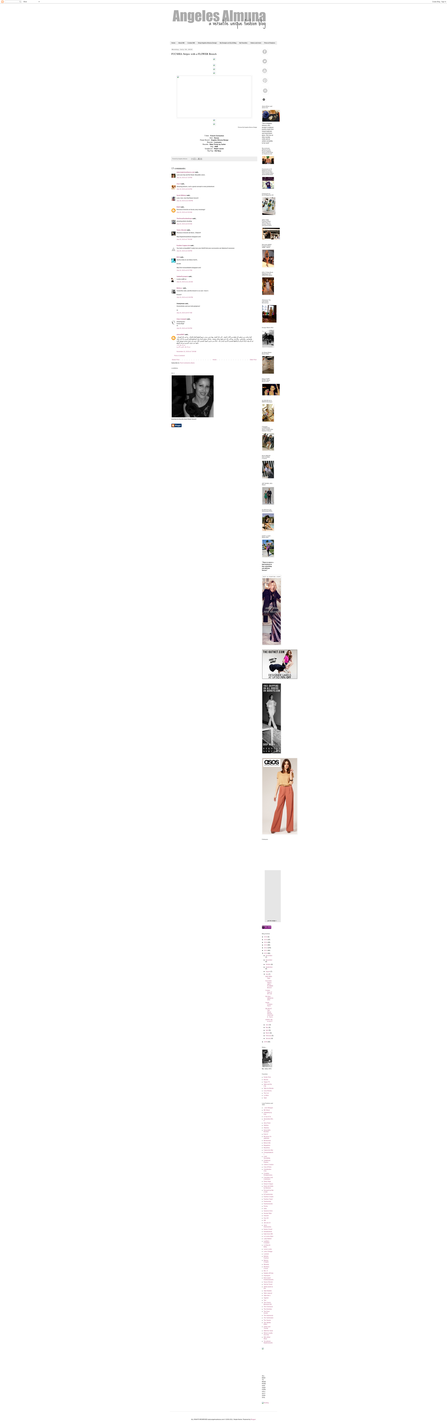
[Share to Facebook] (199, 159)
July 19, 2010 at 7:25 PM (184, 177)
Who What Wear (267, 1338)
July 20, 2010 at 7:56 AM (184, 239)
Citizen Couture (269, 1164)
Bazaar (266, 1079)
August (268, 971)
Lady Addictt (267, 1239)
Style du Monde (269, 1088)
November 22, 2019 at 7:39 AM (186, 351)
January (268, 1038)
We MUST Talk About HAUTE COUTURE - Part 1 (269, 1013)
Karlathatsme (268, 1231)
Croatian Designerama (268, 1174)
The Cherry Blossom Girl (268, 1303)
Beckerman (267, 1140)
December (269, 955)
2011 (266, 950)
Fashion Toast (268, 1199)
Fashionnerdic (268, 1204)
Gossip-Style (268, 1213)
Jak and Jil (267, 1223)
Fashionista (267, 1201)
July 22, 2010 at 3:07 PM (184, 270)
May (267, 1027)
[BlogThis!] (194, 159)
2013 (266, 945)
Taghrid (266, 1298)
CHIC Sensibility (267, 1157)
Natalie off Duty (268, 1273)
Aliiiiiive (266, 1125)
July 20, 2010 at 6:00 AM (184, 224)
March (268, 1033)
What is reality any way (268, 1334)
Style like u (267, 1295)
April (267, 1030)
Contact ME (191, 43)
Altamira (266, 1128)
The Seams (267, 1320)
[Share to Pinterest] (201, 159)
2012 (266, 948)
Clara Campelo (181, 319)
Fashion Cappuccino (183, 245)
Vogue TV (267, 1082)
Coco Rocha (268, 1091)
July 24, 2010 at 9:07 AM (184, 313)
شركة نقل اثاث (181, 345)
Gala (265, 1208)
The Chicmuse (268, 1306)
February (269, 1035)
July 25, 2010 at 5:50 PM (184, 328)
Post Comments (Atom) (187, 363)
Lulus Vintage (268, 1251)
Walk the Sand (268, 1331)
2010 (266, 953)
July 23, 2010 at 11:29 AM (185, 282)
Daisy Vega (267, 1181)
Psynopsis (267, 1275)
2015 (266, 939)
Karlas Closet (268, 1229)
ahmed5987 (180, 334)
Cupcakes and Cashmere (268, 1178)
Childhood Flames (267, 1161)
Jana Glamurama (267, 1226)
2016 (266, 937)
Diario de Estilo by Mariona (268, 1187)
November (269, 960)
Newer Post (175, 359)
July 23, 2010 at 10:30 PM (185, 297)
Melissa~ (180, 288)
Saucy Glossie (268, 1282)
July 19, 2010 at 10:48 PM (185, 201)
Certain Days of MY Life (268, 992)
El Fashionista (268, 1194)
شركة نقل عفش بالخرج (183, 347)
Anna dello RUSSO (267, 1131)
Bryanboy (267, 1148)
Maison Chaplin (266, 1261)
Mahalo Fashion (266, 1257)
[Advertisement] (272, 1362)
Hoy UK (266, 1218)
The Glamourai (268, 1315)
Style (265, 1098)
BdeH (178, 207)
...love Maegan (268, 1108)
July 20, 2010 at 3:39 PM (184, 251)
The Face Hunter (267, 1312)
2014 (266, 942)
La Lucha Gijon (268, 1236)
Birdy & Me (267, 1143)
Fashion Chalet (268, 1197)
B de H (266, 1134)
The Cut (266, 1093)
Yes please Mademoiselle (268, 1342)
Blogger (253, 1419)
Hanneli (266, 1215)
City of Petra (267, 1167)
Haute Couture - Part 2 (269, 1004)
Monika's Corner (266, 1267)
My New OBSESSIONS (269, 998)
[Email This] (192, 159)
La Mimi (266, 1095)
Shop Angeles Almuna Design (207, 43)
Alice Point (267, 1123)
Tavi (265, 1300)
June (267, 1025)
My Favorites (243, 43)
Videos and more (255, 43)
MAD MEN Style (268, 977)
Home (173, 43)
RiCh (178, 257)
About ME (181, 43)
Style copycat (268, 1293)
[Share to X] (197, 159)
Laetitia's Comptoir (266, 1242)
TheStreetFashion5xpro (184, 218)
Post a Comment (179, 355)
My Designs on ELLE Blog (228, 43)
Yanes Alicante (181, 230)
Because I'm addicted (267, 1137)
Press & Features (269, 43)
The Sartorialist (268, 1318)
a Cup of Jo (267, 1116)
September (269, 967)
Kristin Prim (267, 1077)
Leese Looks (268, 1249)
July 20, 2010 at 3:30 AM (184, 212)
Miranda (266, 1264)
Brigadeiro (267, 1145)
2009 (266, 1042)
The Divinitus (268, 1309)
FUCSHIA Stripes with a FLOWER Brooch (269, 984)
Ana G (179, 184)
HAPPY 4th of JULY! (269, 1020)
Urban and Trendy (267, 1327)
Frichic (266, 1206)
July (267, 974)
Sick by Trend (268, 1284)
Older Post (253, 359)
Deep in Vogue (268, 1184)
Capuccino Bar (268, 1150)
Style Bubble (268, 1291)
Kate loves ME (268, 1234)
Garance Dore (268, 1211)
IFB (265, 1220)
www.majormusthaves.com (186, 172)
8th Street (267, 1110)
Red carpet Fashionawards (268, 1278)
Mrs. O (266, 1271)
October (268, 964)
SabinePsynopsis (182, 276)
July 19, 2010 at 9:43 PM (184, 189)
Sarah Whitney (181, 195)
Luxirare (266, 1254)
